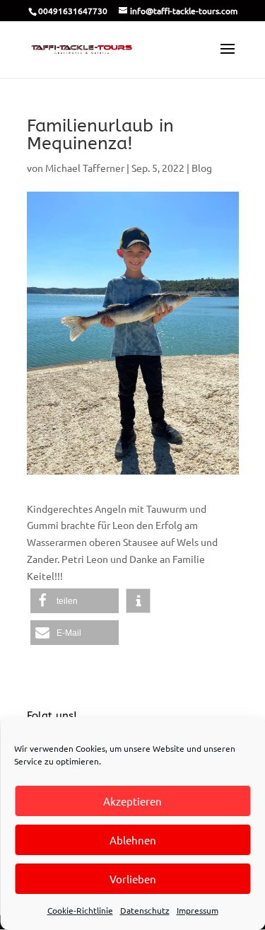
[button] (74, 600)
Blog (202, 167)
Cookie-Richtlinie (80, 910)
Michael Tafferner (84, 167)
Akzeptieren (132, 801)
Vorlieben (133, 878)
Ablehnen (133, 840)
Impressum (197, 910)
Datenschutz (145, 910)
